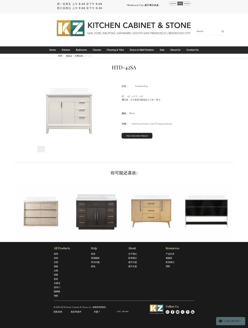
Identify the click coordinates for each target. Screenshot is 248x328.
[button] (66, 50)
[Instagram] (167, 312)
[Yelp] (182, 312)
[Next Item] (229, 210)
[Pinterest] (187, 312)
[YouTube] (177, 312)
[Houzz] (192, 312)
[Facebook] (172, 312)
